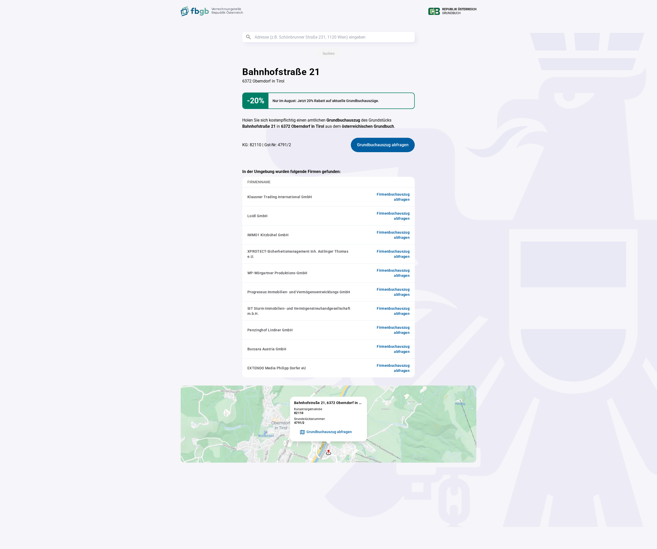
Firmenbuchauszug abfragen (393, 197)
